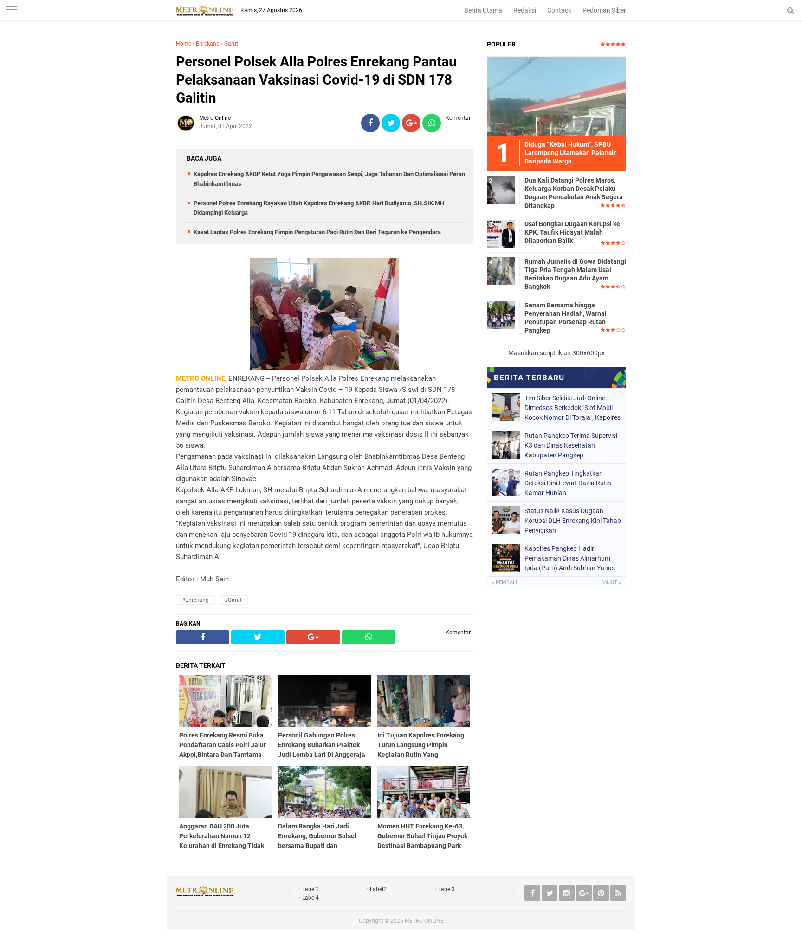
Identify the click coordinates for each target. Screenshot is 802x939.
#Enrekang (195, 600)
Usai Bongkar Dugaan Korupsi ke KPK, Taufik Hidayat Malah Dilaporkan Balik (572, 232)
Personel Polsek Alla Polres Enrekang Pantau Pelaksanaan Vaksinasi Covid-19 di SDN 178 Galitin (316, 79)
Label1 (310, 889)
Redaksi (524, 10)
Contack (559, 10)
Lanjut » (609, 583)
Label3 (446, 889)
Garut (231, 43)
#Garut (233, 600)
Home (183, 43)
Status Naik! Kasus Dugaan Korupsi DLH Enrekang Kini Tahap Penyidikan (572, 520)
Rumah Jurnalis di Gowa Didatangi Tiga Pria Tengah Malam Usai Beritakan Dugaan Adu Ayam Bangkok (575, 274)
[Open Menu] (11, 10)
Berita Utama (483, 10)
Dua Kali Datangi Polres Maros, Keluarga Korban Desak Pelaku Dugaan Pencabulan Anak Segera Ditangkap (573, 192)
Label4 (310, 897)
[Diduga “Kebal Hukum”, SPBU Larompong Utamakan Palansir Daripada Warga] (556, 96)
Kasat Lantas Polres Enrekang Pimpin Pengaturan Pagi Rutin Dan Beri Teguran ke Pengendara (317, 231)
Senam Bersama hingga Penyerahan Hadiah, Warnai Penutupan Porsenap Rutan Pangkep (565, 317)
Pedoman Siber (604, 10)
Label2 (378, 889)
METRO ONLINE (424, 921)
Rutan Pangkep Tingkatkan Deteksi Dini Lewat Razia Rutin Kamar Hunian (567, 483)
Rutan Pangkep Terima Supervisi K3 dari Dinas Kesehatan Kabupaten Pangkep (570, 445)
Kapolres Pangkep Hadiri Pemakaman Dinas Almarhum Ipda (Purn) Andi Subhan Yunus (569, 558)
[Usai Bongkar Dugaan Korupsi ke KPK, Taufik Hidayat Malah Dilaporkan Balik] (501, 233)
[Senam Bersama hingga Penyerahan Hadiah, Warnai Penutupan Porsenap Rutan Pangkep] (501, 314)
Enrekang (208, 43)
